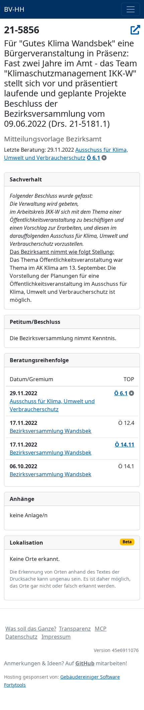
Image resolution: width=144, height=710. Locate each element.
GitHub (84, 663)
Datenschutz (21, 636)
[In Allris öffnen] (135, 29)
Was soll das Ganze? (30, 628)
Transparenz (75, 628)
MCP (100, 628)
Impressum (56, 636)
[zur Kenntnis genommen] (104, 157)
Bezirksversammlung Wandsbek (50, 431)
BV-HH (14, 9)
